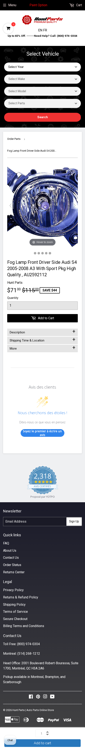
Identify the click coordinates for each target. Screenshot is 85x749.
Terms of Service (15, 612)
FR (45, 30)
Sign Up (74, 521)
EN (40, 30)
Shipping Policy (14, 605)
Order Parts (13, 138)
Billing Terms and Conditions (23, 626)
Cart (78, 5)
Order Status (12, 565)
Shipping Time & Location (42, 340)
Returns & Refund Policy (20, 597)
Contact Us (11, 558)
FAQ (6, 543)
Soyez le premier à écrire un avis (42, 433)
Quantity (12, 298)
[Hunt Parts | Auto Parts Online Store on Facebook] (31, 697)
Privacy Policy (13, 590)
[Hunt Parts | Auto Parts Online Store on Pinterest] (38, 697)
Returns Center (14, 572)
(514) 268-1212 (28, 654)
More (42, 348)
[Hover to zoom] (42, 205)
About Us (9, 551)
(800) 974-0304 (28, 644)
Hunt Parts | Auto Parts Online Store (33, 710)
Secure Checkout (15, 619)
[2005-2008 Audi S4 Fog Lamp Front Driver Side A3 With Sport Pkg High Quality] (35, 253)
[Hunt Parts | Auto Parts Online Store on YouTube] (52, 697)
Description (42, 331)
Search (42, 117)
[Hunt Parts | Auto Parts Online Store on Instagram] (45, 697)
